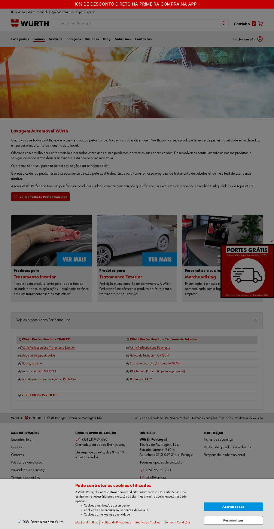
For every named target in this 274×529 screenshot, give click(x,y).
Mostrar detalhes (86, 522)
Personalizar (233, 520)
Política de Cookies (148, 522)
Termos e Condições (177, 522)
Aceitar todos (233, 506)
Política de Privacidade (116, 522)
